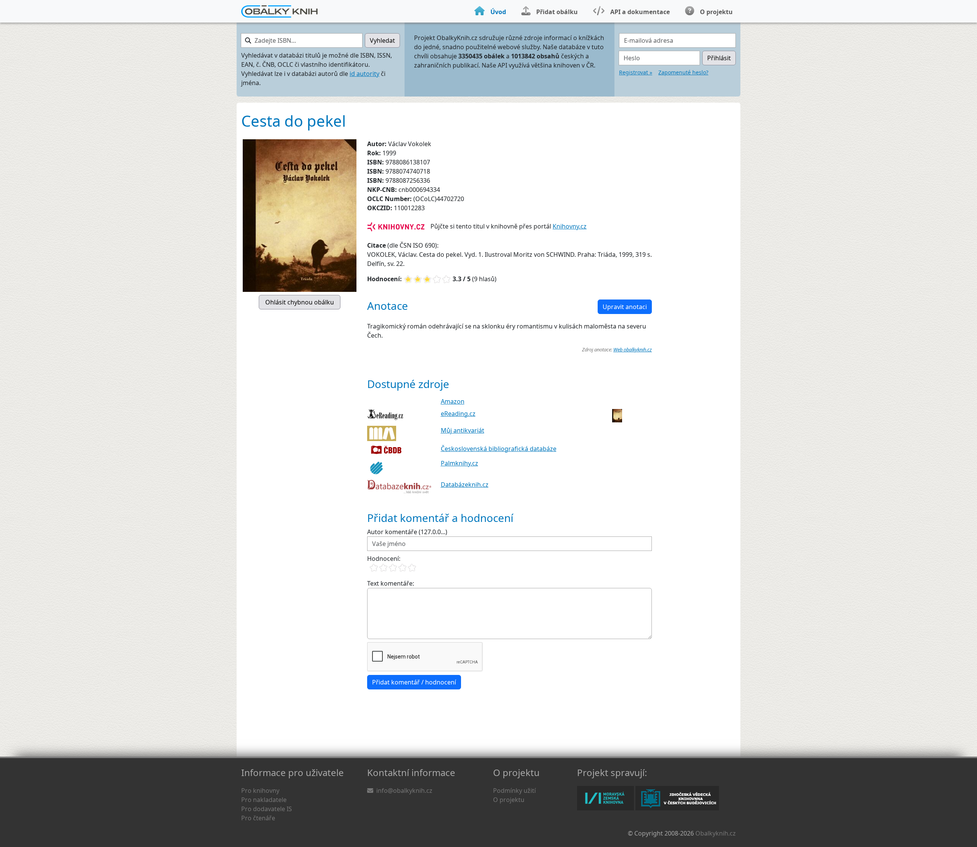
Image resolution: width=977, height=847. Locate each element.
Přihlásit (719, 58)
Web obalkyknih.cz (632, 349)
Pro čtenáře (258, 818)
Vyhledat (382, 40)
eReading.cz (458, 413)
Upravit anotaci (625, 307)
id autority (364, 73)
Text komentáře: (390, 583)
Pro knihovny (260, 790)
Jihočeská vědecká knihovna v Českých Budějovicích (677, 798)
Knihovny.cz (570, 226)
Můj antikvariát (462, 430)
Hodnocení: (383, 558)
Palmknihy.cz (459, 463)
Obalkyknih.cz (715, 833)
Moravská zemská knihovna (605, 798)
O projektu (508, 799)
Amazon (452, 401)
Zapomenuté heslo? (683, 72)
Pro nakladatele (264, 799)
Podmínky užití (514, 790)
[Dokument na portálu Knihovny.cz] (395, 226)
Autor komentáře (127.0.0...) (407, 532)
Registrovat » (635, 72)
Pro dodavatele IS (266, 809)
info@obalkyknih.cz (404, 790)
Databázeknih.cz (464, 484)
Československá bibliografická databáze (498, 448)
